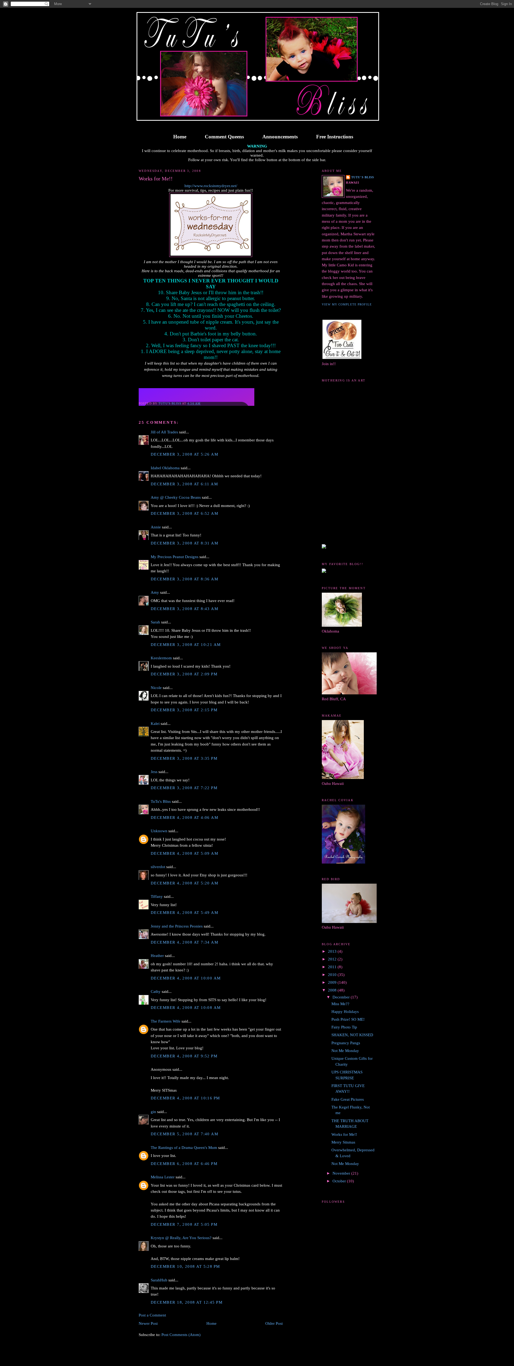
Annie (156, 527)
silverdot (158, 867)
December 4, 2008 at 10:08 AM (186, 1007)
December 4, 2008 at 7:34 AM (184, 942)
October (339, 1181)
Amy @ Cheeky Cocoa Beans (176, 497)
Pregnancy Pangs (345, 1043)
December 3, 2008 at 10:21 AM (186, 644)
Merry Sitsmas (343, 1142)
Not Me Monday (345, 1051)
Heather (157, 955)
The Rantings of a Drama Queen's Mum (184, 1147)
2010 (333, 975)
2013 (333, 951)
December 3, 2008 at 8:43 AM (184, 609)
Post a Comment (152, 1315)
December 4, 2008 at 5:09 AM (184, 853)
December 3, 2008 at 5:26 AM (184, 454)
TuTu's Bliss (161, 801)
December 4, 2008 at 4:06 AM (184, 817)
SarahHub (159, 1280)
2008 (333, 990)
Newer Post (148, 1323)
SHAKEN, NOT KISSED (352, 1035)
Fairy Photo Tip (344, 1027)
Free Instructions (334, 136)
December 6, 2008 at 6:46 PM (184, 1163)
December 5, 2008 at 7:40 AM (184, 1134)
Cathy (156, 991)
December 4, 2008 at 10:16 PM (185, 1098)
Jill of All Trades (164, 432)
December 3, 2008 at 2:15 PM (184, 710)
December (341, 997)
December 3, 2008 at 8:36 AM (184, 579)
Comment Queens (224, 136)
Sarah (155, 622)
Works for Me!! (344, 1134)
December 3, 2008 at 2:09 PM (184, 674)
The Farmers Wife (165, 1021)
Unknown (159, 831)
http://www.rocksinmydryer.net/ (210, 186)
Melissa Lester (163, 1177)
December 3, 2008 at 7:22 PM (184, 788)
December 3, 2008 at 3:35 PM (184, 758)
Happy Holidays (345, 1011)
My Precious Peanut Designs (174, 557)
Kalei (155, 723)
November (341, 1173)
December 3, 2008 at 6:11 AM (184, 484)
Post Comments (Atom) (181, 1335)
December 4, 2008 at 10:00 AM (186, 978)
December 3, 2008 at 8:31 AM (184, 543)
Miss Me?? (340, 1004)
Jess (154, 772)
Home (179, 136)
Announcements (280, 136)
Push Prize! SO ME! (348, 1019)
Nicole (156, 688)
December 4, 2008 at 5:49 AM (184, 912)
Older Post (274, 1323)
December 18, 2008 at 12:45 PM (186, 1302)
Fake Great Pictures (347, 1099)
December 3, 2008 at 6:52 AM (184, 513)
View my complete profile (347, 304)
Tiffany (157, 896)
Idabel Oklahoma (165, 468)
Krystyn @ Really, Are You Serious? (181, 1238)
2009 (333, 982)
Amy (155, 592)
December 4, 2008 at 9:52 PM (184, 1056)
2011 (333, 967)
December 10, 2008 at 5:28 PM (185, 1266)
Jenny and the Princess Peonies (177, 926)
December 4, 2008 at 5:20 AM (184, 883)
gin (153, 1112)
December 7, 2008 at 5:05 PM (184, 1224)
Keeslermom (161, 658)
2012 (333, 959)
